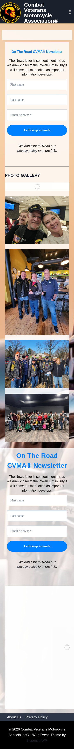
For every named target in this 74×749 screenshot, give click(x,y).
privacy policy (27, 150)
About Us (14, 717)
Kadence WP (37, 741)
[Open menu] (70, 11)
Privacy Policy (36, 717)
